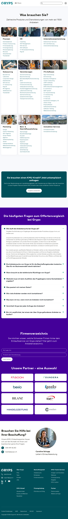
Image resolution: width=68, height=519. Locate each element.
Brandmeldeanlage (25, 134)
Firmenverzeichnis (38, 477)
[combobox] (51, 3)
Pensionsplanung (8, 50)
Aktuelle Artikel (21, 491)
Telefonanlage (24, 144)
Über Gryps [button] (20, 469)
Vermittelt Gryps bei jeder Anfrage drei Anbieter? (25, 306)
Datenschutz (23, 511)
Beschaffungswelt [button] (39, 469)
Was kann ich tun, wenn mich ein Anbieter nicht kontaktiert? (30, 300)
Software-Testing (49, 109)
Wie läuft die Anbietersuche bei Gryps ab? (22, 229)
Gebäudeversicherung (26, 87)
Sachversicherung (25, 95)
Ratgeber (53, 480)
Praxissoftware (48, 105)
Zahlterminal (23, 148)
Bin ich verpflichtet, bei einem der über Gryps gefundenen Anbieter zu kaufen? (33, 313)
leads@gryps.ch (11, 452)
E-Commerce (48, 89)
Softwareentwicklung (50, 107)
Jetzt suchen (7, 359)
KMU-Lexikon (54, 482)
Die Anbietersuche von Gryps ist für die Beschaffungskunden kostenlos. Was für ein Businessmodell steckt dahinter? (34, 265)
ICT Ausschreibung (49, 93)
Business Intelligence (50, 79)
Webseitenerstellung (50, 111)
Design (5, 129)
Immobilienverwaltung (50, 131)
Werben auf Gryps (55, 493)
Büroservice (6, 75)
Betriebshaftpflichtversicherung (29, 79)
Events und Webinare (22, 493)
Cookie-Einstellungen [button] (7, 511)
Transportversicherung (26, 99)
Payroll (22, 52)
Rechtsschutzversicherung (28, 93)
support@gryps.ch (8, 477)
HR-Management (25, 44)
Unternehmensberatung (51, 46)
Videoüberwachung (26, 146)
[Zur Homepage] (7, 3)
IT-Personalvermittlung (27, 50)
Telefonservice (7, 91)
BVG (21, 81)
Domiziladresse (7, 42)
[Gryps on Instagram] (2, 483)
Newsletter (19, 496)
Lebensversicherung (26, 91)
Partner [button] (53, 488)
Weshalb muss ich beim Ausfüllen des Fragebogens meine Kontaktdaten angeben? (34, 280)
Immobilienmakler (49, 129)
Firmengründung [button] (39, 488)
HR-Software (24, 48)
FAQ (18, 473)
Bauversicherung (25, 77)
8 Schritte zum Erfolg (39, 491)
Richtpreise (37, 475)
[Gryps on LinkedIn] (2, 481)
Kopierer (22, 142)
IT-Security (47, 97)
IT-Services (47, 99)
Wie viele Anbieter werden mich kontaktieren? (24, 293)
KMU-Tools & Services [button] (58, 469)
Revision (5, 52)
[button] (66, 3)
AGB (16, 511)
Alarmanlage (23, 132)
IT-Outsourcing (7, 85)
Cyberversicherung (25, 83)
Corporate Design (8, 79)
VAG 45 (32, 511)
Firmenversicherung (26, 85)
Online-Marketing (8, 131)
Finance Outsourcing (9, 44)
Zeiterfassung (24, 150)
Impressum (39, 511)
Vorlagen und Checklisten (57, 473)
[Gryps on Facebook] (5, 481)
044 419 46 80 (10, 448)
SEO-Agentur (7, 133)
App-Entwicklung (49, 75)
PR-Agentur (6, 89)
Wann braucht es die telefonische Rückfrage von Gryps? (28, 273)
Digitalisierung (48, 85)
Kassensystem (24, 140)
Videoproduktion (8, 143)
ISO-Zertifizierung (49, 44)
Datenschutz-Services (50, 42)
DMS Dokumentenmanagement (53, 87)
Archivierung (47, 77)
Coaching (23, 42)
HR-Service (23, 46)
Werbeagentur (7, 147)
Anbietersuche (37, 473)
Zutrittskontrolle (25, 152)
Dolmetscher (7, 81)
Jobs (18, 480)
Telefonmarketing (8, 139)
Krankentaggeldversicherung (28, 89)
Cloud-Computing (49, 81)
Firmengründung (8, 48)
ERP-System (47, 91)
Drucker (22, 136)
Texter (5, 141)
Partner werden (55, 491)
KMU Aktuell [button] (21, 488)
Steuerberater (7, 54)
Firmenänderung (8, 46)
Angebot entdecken (34, 191)
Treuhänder (6, 56)
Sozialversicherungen (26, 97)
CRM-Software (48, 83)
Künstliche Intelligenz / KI (51, 101)
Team (18, 475)
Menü (19, 3)
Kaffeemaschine (24, 138)
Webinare (53, 475)
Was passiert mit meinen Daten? (18, 287)
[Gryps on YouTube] (9, 481)
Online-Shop (47, 103)
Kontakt (19, 477)
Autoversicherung (25, 75)
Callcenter (6, 77)
